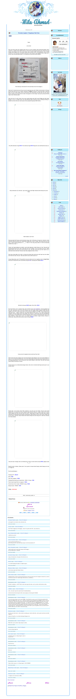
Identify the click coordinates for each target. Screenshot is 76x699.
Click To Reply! (23, 520)
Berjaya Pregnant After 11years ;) (60, 153)
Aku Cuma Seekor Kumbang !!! (60, 170)
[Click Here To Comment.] (28, 507)
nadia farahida (11, 539)
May (55, 199)
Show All (66, 176)
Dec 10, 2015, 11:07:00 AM (11, 645)
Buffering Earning (61, 220)
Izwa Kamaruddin (12, 533)
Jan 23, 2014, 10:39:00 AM (11, 565)
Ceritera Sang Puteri (60, 156)
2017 (54, 185)
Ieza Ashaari (60, 161)
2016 (54, 186)
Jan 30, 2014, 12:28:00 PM (11, 586)
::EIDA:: (10, 588)
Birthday (61, 212)
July (55, 196)
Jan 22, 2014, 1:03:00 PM (11, 544)
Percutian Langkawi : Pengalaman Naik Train (28, 33)
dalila (9, 561)
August (55, 194)
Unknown (10, 611)
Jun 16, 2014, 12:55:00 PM (11, 608)
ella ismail (10, 633)
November (56, 191)
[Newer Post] (10, 683)
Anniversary (61, 209)
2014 (54, 190)
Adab (61, 205)
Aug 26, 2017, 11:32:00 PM (11, 677)
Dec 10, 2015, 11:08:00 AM (11, 658)
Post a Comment (11, 679)
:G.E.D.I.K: (60, 152)
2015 (54, 188)
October (55, 192)
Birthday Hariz (61, 214)
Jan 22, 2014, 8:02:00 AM (11, 530)
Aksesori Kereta (61, 208)
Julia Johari (11, 574)
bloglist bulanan (61, 218)
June (55, 197)
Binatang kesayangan (61, 211)
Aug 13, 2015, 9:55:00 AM (11, 631)
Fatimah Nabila (12, 520)
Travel (33, 510)
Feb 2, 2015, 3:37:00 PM (11, 624)
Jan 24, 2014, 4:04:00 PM (11, 579)
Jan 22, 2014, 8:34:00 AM (11, 537)
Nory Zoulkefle (12, 547)
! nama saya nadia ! (60, 165)
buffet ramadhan (61, 221)
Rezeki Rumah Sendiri (60, 162)
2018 (54, 183)
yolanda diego (11, 554)
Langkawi (29, 510)
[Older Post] (47, 683)
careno (10, 526)
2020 (54, 182)
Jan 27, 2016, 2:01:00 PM (11, 665)
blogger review (61, 217)
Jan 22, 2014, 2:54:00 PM (11, 552)
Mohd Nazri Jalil (12, 667)
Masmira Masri (11, 568)
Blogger (60, 215)
